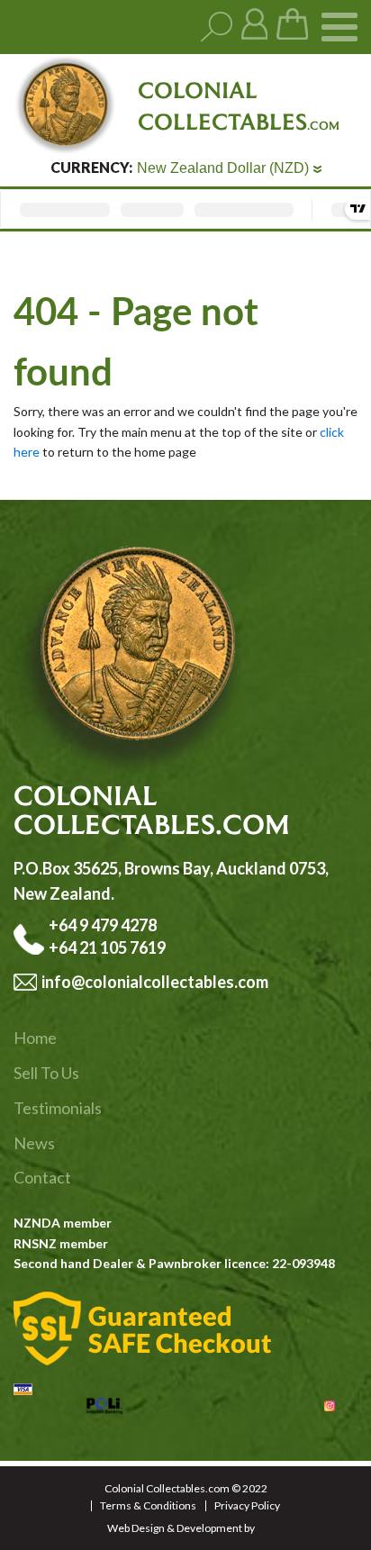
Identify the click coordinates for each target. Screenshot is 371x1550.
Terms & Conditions (148, 1505)
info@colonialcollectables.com (154, 982)
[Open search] (216, 27)
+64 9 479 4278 (104, 925)
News (34, 1143)
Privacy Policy (247, 1505)
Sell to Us (46, 1073)
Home (35, 1037)
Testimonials (58, 1108)
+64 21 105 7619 (107, 947)
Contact (42, 1177)
